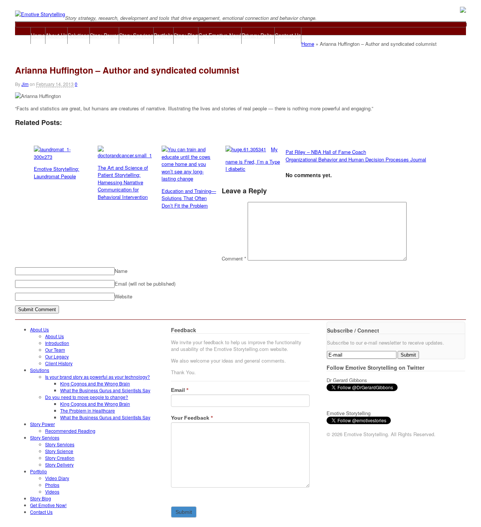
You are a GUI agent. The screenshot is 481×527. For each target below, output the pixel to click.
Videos (52, 491)
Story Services (136, 35)
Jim (25, 84)
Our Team (55, 349)
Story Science (59, 451)
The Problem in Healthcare (87, 410)
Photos (52, 485)
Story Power (104, 35)
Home (38, 35)
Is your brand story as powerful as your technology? (97, 376)
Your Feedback (192, 418)
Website (123, 296)
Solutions (78, 35)
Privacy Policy (258, 35)
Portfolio (163, 35)
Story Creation (59, 458)
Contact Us (288, 35)
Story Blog (186, 35)
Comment (234, 258)
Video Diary (57, 478)
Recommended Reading (70, 431)
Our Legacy (57, 356)
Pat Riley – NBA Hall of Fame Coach (326, 151)
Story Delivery (59, 464)
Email (179, 390)
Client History (59, 363)
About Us (56, 35)
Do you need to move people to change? (86, 397)
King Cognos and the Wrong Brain (95, 383)
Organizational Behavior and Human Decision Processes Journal (356, 159)
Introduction (57, 343)
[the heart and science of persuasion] (40, 14)
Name (121, 270)
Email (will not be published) (145, 283)
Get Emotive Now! (219, 35)
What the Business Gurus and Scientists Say (105, 390)
